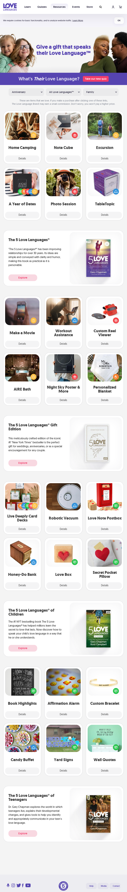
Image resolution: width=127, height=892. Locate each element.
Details (22, 158)
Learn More (77, 20)
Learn (27, 7)
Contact (116, 886)
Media (103, 886)
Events (76, 7)
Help (91, 886)
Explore (22, 277)
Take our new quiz (95, 79)
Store (89, 7)
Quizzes (42, 7)
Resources (59, 7)
